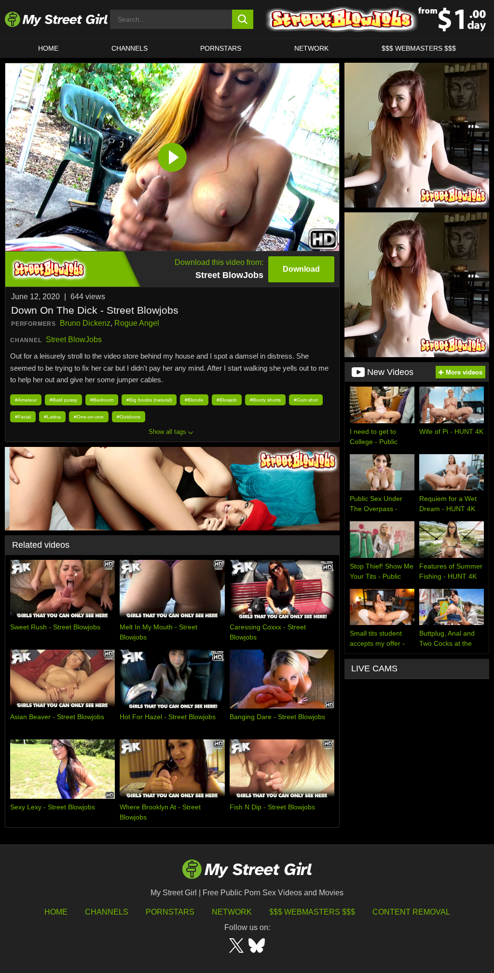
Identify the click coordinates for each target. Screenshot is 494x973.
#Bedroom (101, 400)
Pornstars (220, 48)
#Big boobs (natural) (149, 400)
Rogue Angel (136, 323)
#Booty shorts (265, 400)
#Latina (52, 416)
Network (311, 48)
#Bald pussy (63, 400)
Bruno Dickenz (85, 323)
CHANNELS (129, 48)
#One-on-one (89, 416)
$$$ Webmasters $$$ (312, 912)
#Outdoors (128, 416)
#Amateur (26, 400)
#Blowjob (227, 400)
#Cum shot (306, 400)
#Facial (23, 416)
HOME (48, 48)
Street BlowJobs (74, 339)
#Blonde (194, 400)
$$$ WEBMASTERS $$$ (419, 48)
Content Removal (411, 912)
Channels (106, 912)
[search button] (243, 19)
